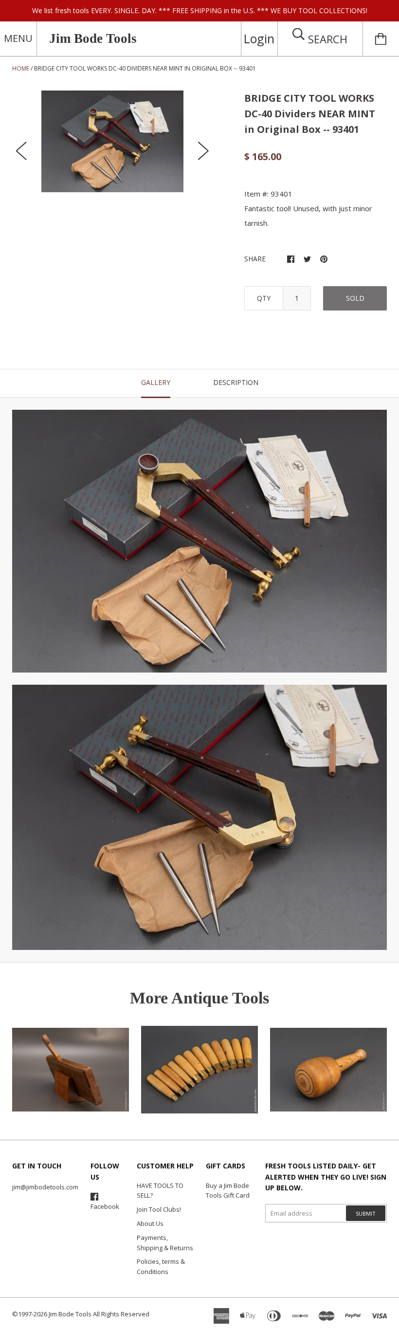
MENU (18, 38)
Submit (366, 1213)
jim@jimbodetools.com (45, 1187)
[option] (112, 141)
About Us (150, 1223)
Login (259, 38)
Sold (355, 298)
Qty (264, 298)
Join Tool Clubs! (159, 1209)
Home (20, 68)
